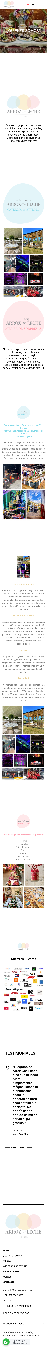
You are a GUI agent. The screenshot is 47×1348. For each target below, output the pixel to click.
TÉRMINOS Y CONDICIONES (17, 1306)
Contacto (9, 1282)
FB (10, 1301)
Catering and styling (15, 1266)
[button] (10, 1147)
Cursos (7, 1277)
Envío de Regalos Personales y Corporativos (23, 834)
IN (4, 1301)
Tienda (7, 1261)
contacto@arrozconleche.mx (17, 1290)
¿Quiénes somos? (12, 1255)
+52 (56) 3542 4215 (13, 1295)
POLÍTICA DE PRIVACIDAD (16, 1313)
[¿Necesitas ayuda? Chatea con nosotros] (6, 1341)
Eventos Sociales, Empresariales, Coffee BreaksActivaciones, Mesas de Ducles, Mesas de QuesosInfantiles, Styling (23, 431)
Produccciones (12, 1271)
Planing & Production (23, 584)
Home (6, 1250)
